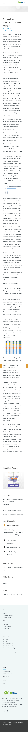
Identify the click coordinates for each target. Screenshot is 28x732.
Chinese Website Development (10, 650)
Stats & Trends (6, 671)
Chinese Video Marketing (9, 648)
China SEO (5, 639)
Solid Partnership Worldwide (11, 553)
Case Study (5, 660)
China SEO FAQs (7, 617)
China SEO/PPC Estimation (9, 643)
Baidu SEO (5, 613)
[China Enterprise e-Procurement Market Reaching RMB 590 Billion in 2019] (27, 366)
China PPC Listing (7, 626)
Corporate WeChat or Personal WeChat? (13, 594)
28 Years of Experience (12, 525)
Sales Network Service (8, 656)
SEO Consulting (6, 654)
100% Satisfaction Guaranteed (11, 542)
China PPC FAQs (7, 628)
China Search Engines (8, 615)
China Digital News (7, 673)
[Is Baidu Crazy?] (1, 366)
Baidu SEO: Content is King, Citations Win (13, 514)
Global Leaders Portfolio (13, 547)
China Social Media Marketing (10, 646)
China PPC (5, 641)
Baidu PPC (5, 624)
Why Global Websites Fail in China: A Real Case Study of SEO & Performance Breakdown (13, 502)
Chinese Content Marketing (9, 652)
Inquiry (4, 680)
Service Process (7, 658)
